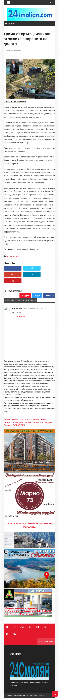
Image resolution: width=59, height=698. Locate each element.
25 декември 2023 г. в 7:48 (35, 308)
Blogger (25, 295)
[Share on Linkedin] (32, 274)
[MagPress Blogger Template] (29, 14)
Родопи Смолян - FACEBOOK (17, 419)
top (17, 256)
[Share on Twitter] (32, 268)
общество (10, 256)
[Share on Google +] (12, 274)
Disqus (37, 295)
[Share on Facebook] (12, 268)
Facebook (49, 295)
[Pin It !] (12, 281)
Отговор (18, 316)
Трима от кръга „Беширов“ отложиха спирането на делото (28, 39)
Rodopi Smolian (13, 695)
